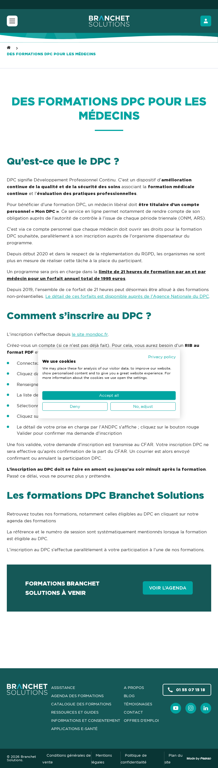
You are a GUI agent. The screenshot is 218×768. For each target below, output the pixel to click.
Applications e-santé (74, 729)
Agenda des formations (77, 696)
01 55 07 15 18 (190, 690)
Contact (133, 712)
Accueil (9, 46)
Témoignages (138, 704)
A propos (134, 687)
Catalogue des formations (81, 704)
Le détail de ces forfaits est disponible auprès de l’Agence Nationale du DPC (127, 296)
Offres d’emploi (141, 720)
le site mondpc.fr (90, 334)
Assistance (63, 687)
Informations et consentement (85, 720)
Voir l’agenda (167, 587)
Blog (129, 696)
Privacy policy (162, 357)
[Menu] (12, 21)
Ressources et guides (74, 712)
